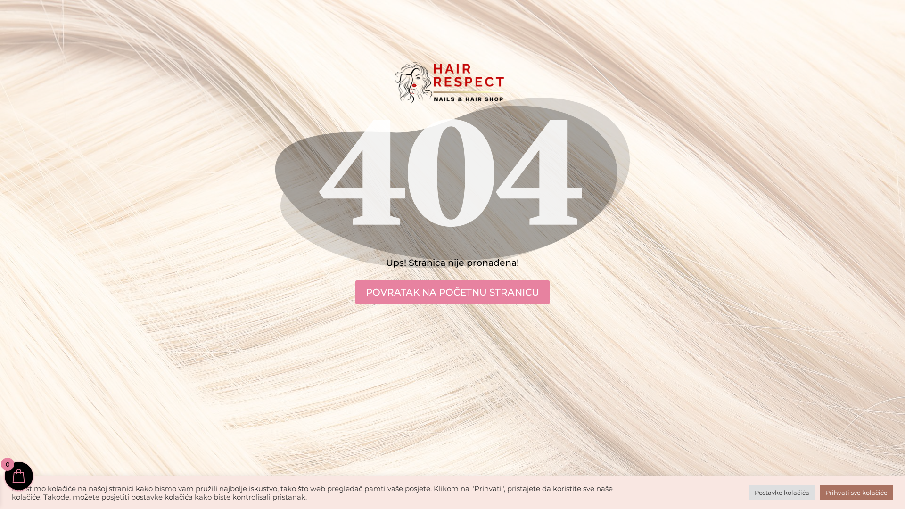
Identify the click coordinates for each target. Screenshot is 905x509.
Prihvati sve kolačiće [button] (856, 492)
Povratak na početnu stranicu (452, 292)
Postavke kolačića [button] (782, 492)
